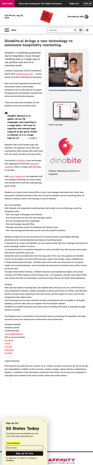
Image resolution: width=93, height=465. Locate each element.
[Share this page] (86, 30)
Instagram (9, 350)
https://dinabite (16, 176)
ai (24, 176)
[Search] (75, 30)
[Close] (44, 421)
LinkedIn (8, 346)
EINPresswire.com (24, 74)
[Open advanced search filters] (80, 30)
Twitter (8, 343)
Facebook (9, 340)
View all (87, 3)
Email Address (13, 443)
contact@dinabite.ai (14, 334)
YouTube (8, 353)
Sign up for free (24, 453)
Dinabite (21, 160)
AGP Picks (7, 3)
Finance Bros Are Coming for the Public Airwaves (36, 3)
